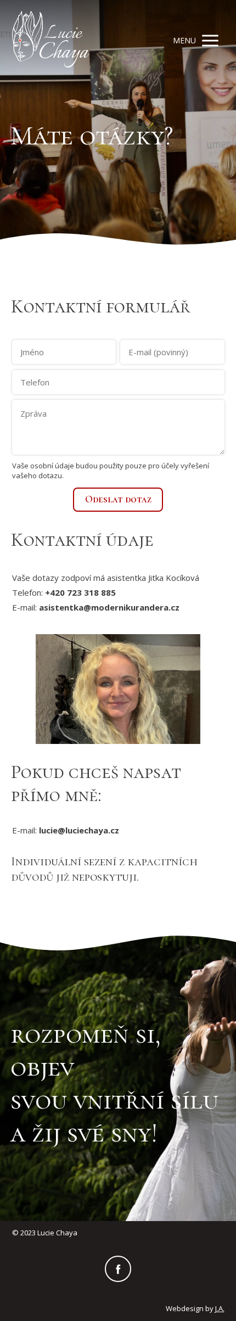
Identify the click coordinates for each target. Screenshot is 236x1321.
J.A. (219, 1308)
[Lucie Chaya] (51, 40)
